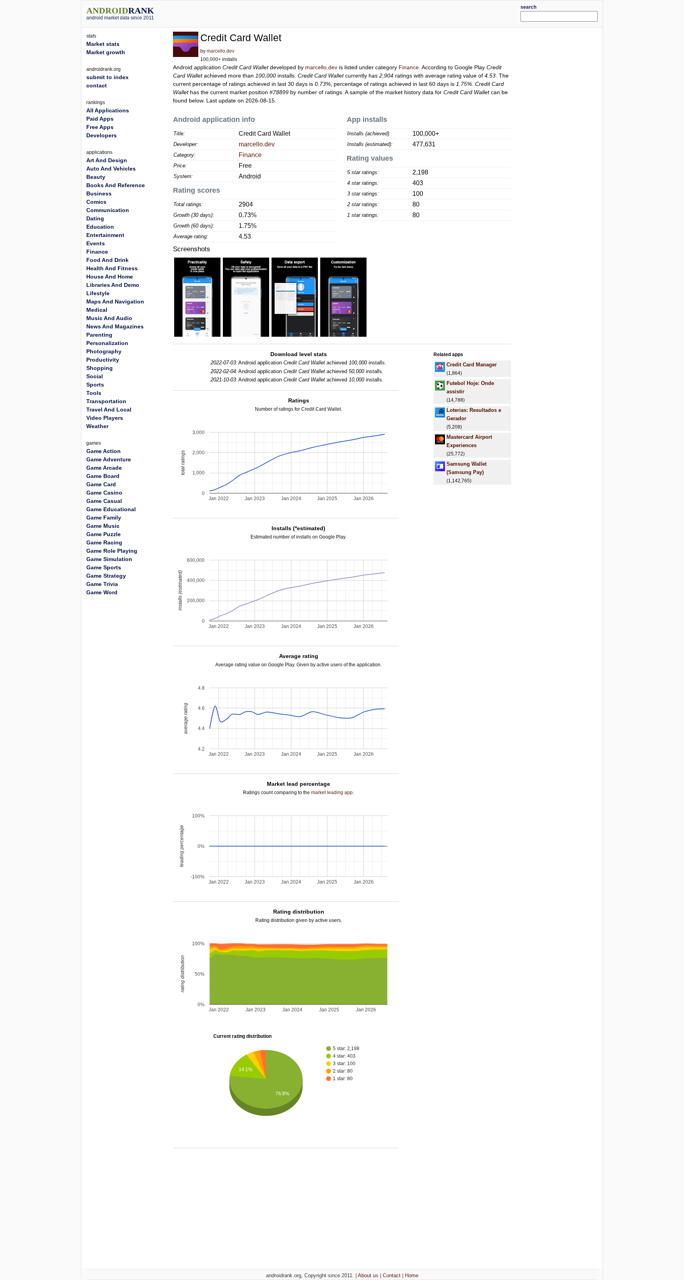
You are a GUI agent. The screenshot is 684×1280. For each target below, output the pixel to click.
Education (100, 227)
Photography (104, 351)
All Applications (107, 110)
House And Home (109, 276)
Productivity (102, 360)
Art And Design (106, 160)
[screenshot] (197, 297)
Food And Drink (107, 260)
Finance (409, 67)
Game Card (101, 484)
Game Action (103, 451)
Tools (93, 393)
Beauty (95, 177)
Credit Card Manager (471, 365)
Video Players (104, 418)
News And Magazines (115, 326)
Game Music (103, 526)
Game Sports (103, 567)
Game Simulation (109, 559)
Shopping (99, 368)
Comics (96, 202)
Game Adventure (108, 459)
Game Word (102, 592)
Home (411, 1275)
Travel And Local (108, 409)
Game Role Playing (111, 551)
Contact (392, 1275)
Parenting (99, 335)
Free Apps (100, 127)
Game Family (103, 517)
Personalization (107, 343)
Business (99, 193)
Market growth (105, 52)
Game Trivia (102, 584)
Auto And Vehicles (111, 168)
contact (96, 85)
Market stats (103, 44)
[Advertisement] (363, 13)
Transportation (106, 401)
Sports (95, 384)
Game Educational (111, 509)
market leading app (332, 792)
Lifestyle (98, 293)
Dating (95, 218)
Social (94, 376)
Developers (101, 135)
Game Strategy (106, 576)
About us (368, 1275)
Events (95, 243)
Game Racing (104, 542)
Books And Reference (115, 185)
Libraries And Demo (112, 285)
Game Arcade (104, 468)
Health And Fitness (112, 268)
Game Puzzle (103, 534)
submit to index (107, 77)
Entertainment (105, 235)
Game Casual (104, 501)
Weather (97, 426)
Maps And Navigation (115, 301)
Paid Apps (100, 119)
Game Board (103, 476)
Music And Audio (109, 318)
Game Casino (104, 492)
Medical (96, 310)
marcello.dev (220, 51)
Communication (107, 210)
